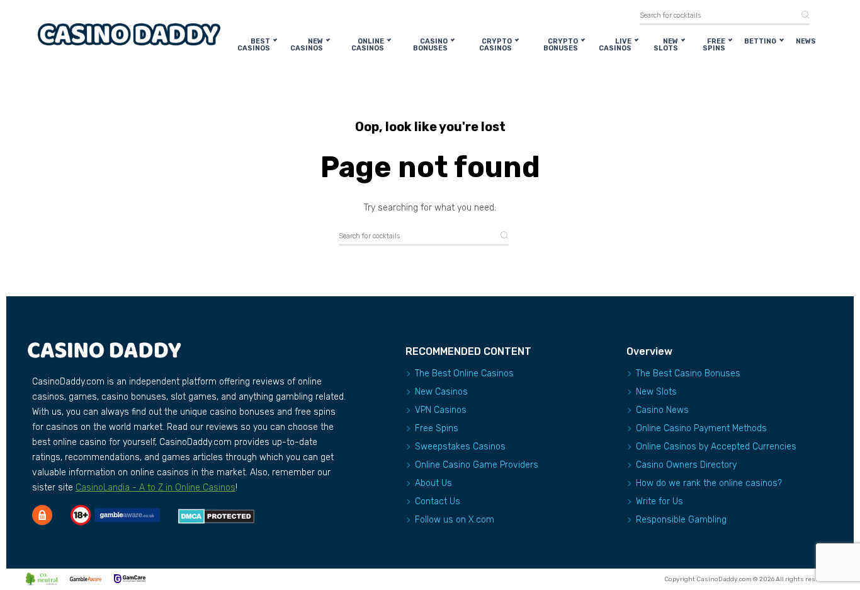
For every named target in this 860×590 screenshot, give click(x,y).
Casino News (662, 410)
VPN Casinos (441, 410)
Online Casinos (367, 44)
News (806, 41)
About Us (433, 483)
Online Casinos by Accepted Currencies (716, 446)
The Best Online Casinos (464, 373)
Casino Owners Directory (686, 465)
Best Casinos (253, 44)
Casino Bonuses (430, 44)
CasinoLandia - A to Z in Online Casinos (155, 487)
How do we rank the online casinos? (709, 483)
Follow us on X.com (454, 519)
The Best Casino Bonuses (688, 373)
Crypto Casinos (495, 44)
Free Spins (714, 44)
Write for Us (659, 501)
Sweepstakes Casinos (460, 446)
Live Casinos (615, 44)
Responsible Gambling (681, 519)
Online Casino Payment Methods (701, 428)
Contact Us (437, 501)
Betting (760, 41)
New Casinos (306, 44)
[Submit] (801, 15)
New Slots (665, 44)
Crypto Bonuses (560, 44)
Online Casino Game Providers (476, 465)
